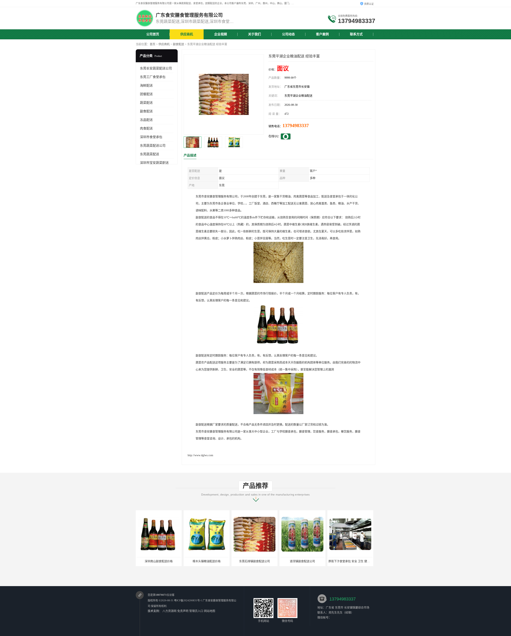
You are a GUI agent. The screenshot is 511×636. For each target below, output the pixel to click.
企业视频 (220, 34)
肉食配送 (146, 128)
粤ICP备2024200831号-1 (188, 600)
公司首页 (152, 34)
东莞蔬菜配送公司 (152, 145)
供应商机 (186, 34)
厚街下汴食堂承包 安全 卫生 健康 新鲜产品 (307, 561)
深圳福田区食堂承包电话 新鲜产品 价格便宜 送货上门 (361, 561)
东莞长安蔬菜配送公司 (156, 68)
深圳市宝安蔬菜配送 (154, 162)
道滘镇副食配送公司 (254, 561)
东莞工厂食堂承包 (152, 77)
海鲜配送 (146, 85)
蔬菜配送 (146, 102)
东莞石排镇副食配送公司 (206, 561)
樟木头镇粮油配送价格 (159, 561)
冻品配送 (146, 120)
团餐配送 (146, 94)
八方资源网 (169, 610)
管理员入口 (196, 610)
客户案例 (322, 34)
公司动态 (288, 34)
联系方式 (356, 34)
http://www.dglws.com (200, 455)
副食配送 (178, 44)
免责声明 (182, 610)
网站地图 (209, 610)
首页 (152, 44)
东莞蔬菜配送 (149, 154)
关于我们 (254, 34)
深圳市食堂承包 (151, 137)
